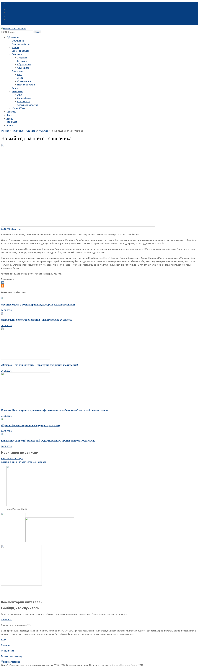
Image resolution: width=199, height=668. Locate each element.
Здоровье (22, 57)
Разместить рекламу (11, 656)
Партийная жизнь (26, 84)
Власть (15, 47)
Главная (5, 131)
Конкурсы (11, 111)
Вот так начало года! (12, 458)
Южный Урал (18, 108)
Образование (24, 64)
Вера (19, 74)
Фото (9, 115)
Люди (20, 78)
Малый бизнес (24, 98)
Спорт (15, 88)
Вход (3, 639)
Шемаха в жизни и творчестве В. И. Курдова (23, 462)
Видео (9, 118)
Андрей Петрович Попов (124, 665)
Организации (24, 81)
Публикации (12, 37)
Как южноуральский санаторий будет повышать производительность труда (48, 440)
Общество (17, 71)
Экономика (17, 91)
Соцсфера (17, 54)
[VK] (99, 282)
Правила (5, 645)
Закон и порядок (20, 51)
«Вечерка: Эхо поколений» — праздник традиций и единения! (39, 365)
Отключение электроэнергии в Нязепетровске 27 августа (36, 319)
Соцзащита (23, 68)
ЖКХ (19, 95)
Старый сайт (7, 650)
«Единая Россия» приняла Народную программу (30, 425)
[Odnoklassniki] (99, 285)
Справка (10, 4)
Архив (9, 125)
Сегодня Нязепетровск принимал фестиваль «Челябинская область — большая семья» (54, 410)
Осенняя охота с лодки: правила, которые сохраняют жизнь (38, 304)
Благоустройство (21, 44)
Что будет (11, 122)
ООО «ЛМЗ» (23, 101)
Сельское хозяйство (27, 105)
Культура (22, 61)
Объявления (18, 40)
